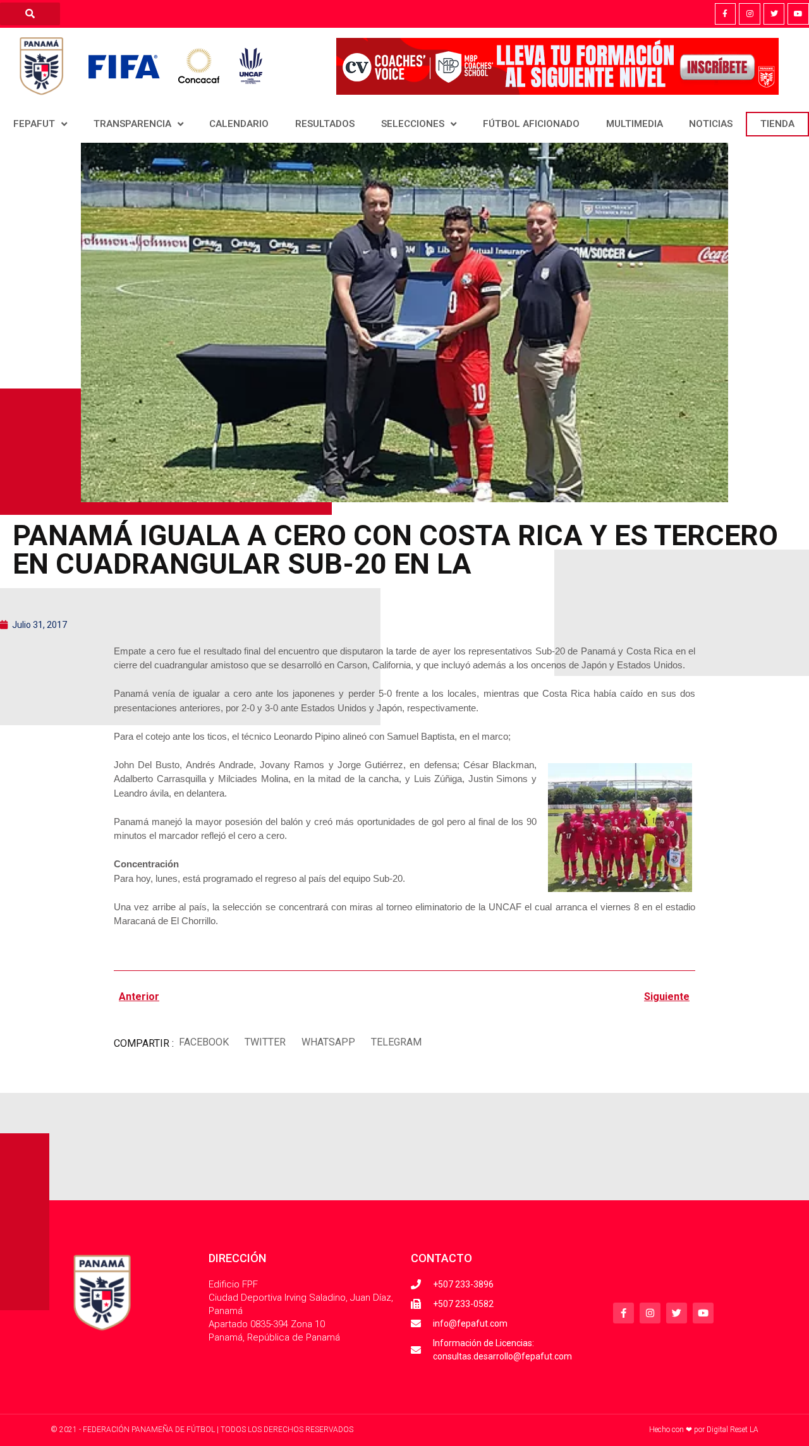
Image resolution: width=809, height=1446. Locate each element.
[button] (203, 1042)
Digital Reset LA (732, 1429)
